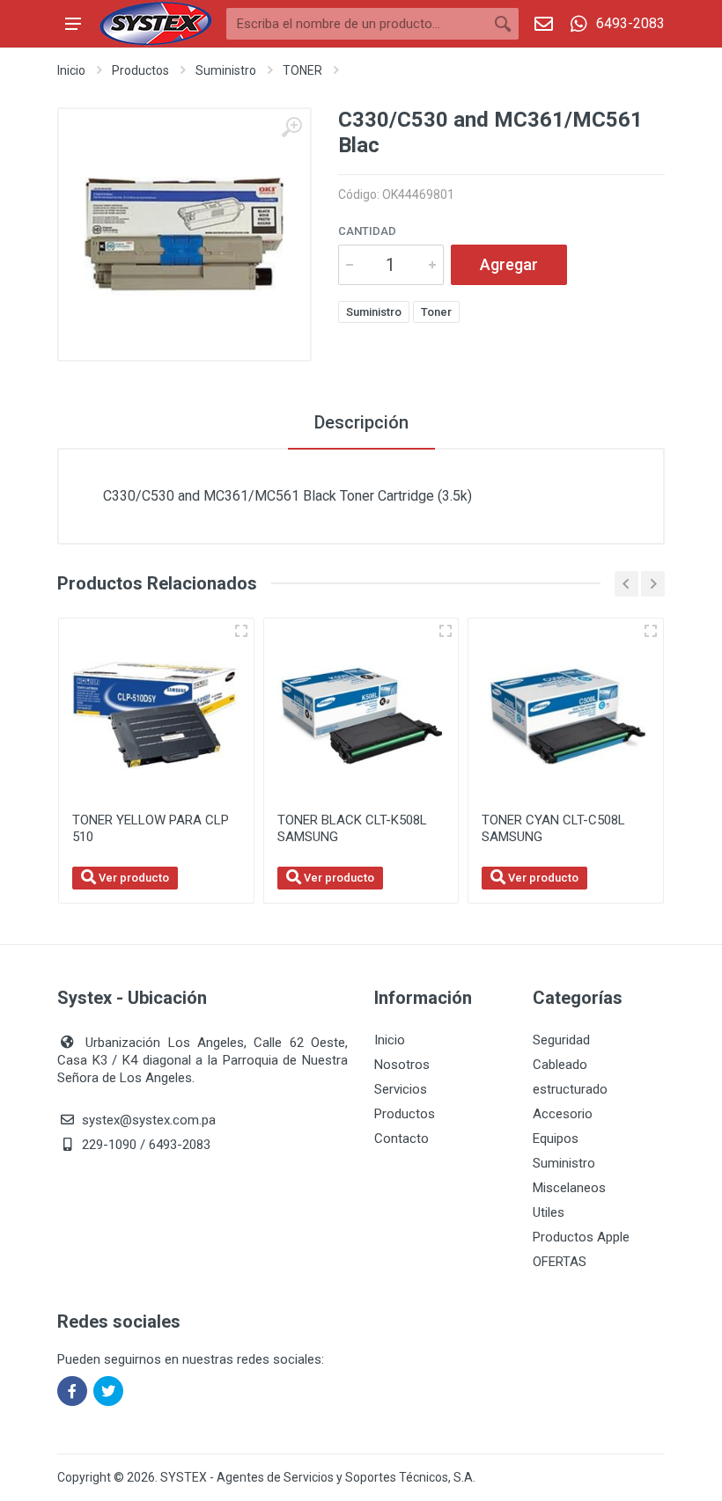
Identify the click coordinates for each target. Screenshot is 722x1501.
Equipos (555, 1138)
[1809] (241, 631)
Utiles (548, 1212)
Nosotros (402, 1065)
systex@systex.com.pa (149, 1120)
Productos (140, 70)
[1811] (650, 631)
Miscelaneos (569, 1188)
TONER (302, 70)
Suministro (225, 70)
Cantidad (367, 231)
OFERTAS (559, 1262)
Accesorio (563, 1114)
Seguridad (561, 1040)
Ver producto (132, 877)
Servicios (400, 1089)
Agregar (509, 264)
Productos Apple (581, 1237)
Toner (436, 312)
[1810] (445, 631)
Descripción (361, 422)
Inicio (71, 70)
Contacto (401, 1138)
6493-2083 (630, 23)
